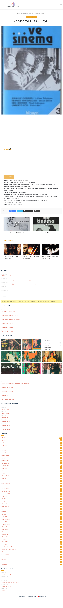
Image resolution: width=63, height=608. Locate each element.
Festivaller (4, 544)
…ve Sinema (5, 481)
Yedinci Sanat (5, 455)
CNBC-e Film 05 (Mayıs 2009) (11, 256)
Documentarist (5, 554)
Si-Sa (3, 501)
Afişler (3, 437)
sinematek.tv (42, 596)
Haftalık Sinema (6, 521)
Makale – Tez (5, 534)
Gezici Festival (5, 552)
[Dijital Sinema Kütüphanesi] (12, 4)
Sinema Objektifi (6, 519)
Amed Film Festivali (7, 557)
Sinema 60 (4, 496)
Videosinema (5, 465)
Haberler (4, 559)
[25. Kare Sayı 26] (11, 368)
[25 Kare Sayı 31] (11, 344)
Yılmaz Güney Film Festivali (9, 549)
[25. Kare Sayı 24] (31, 368)
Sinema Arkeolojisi (6, 536)
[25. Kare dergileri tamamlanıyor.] (52, 344)
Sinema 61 (4, 445)
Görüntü (4, 514)
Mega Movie (5, 453)
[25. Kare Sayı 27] (11, 356)
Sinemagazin (5, 460)
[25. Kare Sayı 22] (52, 368)
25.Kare (4, 450)
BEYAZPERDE (5, 488)
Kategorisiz (5, 564)
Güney (3, 473)
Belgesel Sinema (6, 524)
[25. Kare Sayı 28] (52, 356)
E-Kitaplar (4, 539)
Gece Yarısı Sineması (7, 458)
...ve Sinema (31, 13)
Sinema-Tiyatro (6, 475)
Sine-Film (4, 516)
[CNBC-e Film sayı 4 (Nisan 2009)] (31, 249)
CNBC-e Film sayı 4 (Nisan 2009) (31, 256)
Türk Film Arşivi (6, 486)
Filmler (3, 532)
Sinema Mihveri (6, 529)
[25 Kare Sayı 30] (31, 344)
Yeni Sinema (5, 447)
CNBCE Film (5, 509)
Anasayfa (20, 13)
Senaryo (4, 511)
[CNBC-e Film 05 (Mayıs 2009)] (12, 249)
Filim (3, 442)
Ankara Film (5, 526)
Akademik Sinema (6, 504)
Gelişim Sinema (6, 483)
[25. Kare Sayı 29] (31, 356)
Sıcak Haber (5, 562)
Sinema (4, 478)
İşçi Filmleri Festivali (7, 546)
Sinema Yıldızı (5, 506)
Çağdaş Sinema (6, 491)
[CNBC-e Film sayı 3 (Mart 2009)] (50, 249)
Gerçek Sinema (6, 493)
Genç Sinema (5, 463)
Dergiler (25, 13)
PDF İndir (9, 177)
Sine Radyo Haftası (7, 470)
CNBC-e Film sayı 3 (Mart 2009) (50, 256)
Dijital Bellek (5, 541)
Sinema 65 (4, 468)
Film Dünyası (5, 498)
